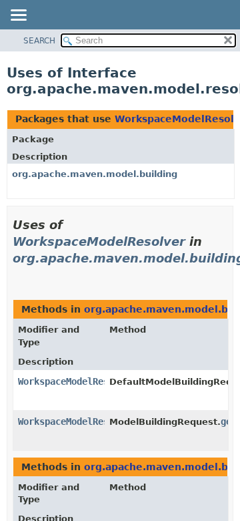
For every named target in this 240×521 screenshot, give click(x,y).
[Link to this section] (18, 275)
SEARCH (39, 40)
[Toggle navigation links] (18, 16)
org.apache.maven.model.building (94, 174)
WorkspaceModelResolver (99, 241)
